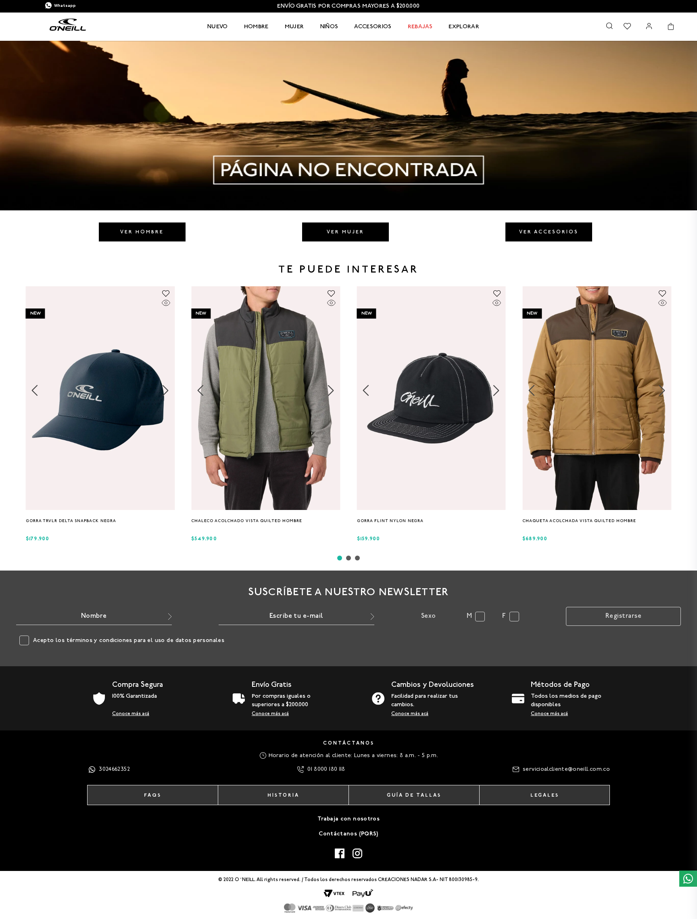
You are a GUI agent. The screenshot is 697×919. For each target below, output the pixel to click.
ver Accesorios (548, 232)
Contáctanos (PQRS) (348, 834)
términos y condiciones (99, 641)
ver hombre (142, 232)
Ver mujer (345, 232)
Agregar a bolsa (100, 522)
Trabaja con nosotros (348, 819)
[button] (98, 507)
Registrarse (623, 616)
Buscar (609, 26)
